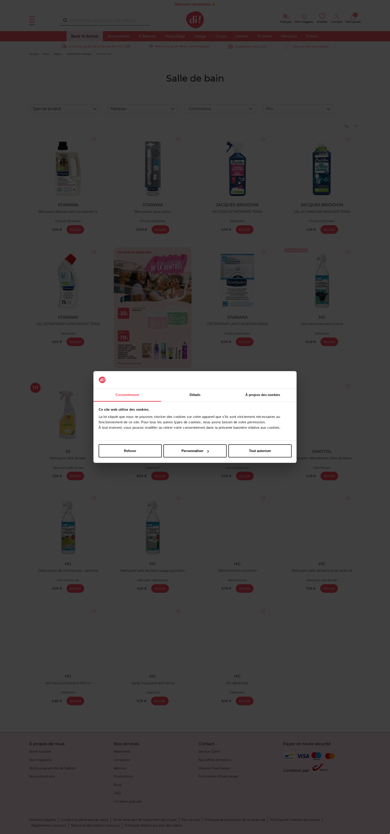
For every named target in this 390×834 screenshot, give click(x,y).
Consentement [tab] (127, 395)
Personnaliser (192, 451)
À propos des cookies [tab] (262, 395)
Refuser (130, 451)
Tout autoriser (260, 451)
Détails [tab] (195, 395)
